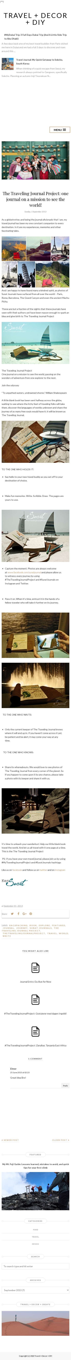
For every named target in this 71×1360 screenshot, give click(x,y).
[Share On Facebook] (18, 913)
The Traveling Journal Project (30, 929)
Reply (65, 1085)
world (63, 933)
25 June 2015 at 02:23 (20, 1072)
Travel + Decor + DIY (36, 18)
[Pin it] (30, 913)
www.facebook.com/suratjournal (24, 572)
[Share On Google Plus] (24, 913)
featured (58, 925)
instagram (60, 869)
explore (44, 925)
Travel (52, 933)
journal (8, 928)
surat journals (41, 928)
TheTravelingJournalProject (24, 933)
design (35, 1244)
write (7, 936)
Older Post (59, 1140)
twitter (43, 869)
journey (22, 928)
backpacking (18, 925)
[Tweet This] (12, 913)
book (33, 925)
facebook (17, 869)
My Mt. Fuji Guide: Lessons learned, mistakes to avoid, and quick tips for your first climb (35, 1166)
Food (35, 1230)
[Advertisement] (35, 102)
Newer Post (11, 1140)
